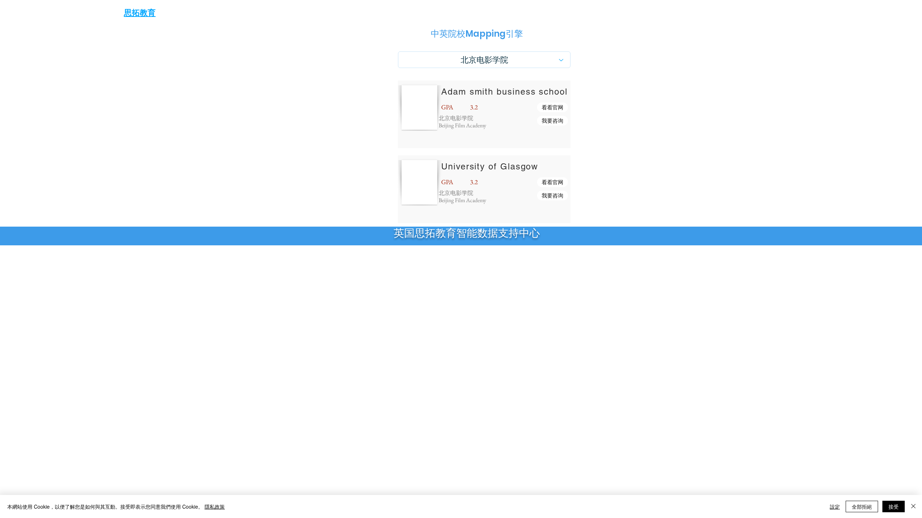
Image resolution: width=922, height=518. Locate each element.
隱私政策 (215, 506)
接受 (894, 506)
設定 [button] (835, 506)
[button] (552, 107)
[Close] (913, 506)
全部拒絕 (862, 506)
